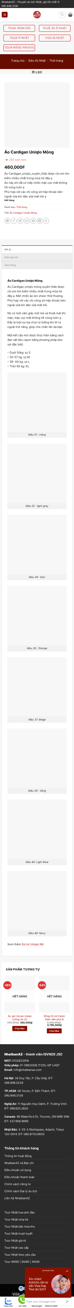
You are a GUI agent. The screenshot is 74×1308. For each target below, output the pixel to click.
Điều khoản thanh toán (19, 1188)
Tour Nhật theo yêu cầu (20, 1265)
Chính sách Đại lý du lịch (20, 1202)
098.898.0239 (13, 1093)
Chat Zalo (8, 1306)
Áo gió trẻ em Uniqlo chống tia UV (20, 1029)
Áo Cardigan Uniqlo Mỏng (23, 212)
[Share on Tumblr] (46, 221)
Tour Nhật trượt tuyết (18, 1244)
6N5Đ (15, 1272)
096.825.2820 (19, 1119)
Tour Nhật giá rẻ (15, 1251)
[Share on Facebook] (14, 221)
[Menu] (5, 15)
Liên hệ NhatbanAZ (17, 1209)
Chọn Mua (19, 1039)
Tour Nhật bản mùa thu (19, 1237)
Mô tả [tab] (8, 249)
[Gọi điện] (22, 1300)
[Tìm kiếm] (62, 14)
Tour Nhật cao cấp (16, 1258)
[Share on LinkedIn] (40, 221)
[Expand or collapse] (62, 280)
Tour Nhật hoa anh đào (19, 1223)
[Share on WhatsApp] (7, 221)
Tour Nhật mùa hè (16, 1230)
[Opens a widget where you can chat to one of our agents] (48, 1286)
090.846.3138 (13, 1106)
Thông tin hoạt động (17, 1167)
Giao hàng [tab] (10, 265)
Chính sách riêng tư (17, 1195)
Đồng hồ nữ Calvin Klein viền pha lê (54, 1029)
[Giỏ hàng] (70, 14)
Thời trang (56, 60)
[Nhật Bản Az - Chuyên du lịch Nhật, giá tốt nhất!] (37, 14)
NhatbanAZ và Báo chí (19, 1174)
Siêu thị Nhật (37, 60)
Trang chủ (17, 60)
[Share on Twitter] (20, 221)
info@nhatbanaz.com (27, 1080)
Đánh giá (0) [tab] (11, 257)
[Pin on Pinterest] (33, 221)
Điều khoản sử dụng (17, 1181)
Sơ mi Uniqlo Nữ (32, 955)
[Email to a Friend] (27, 221)
